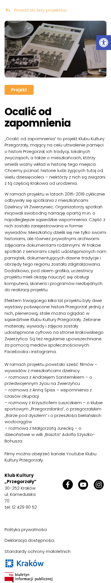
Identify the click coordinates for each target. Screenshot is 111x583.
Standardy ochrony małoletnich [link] (38, 551)
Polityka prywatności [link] (26, 529)
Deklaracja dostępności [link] (29, 540)
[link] (103, 42)
